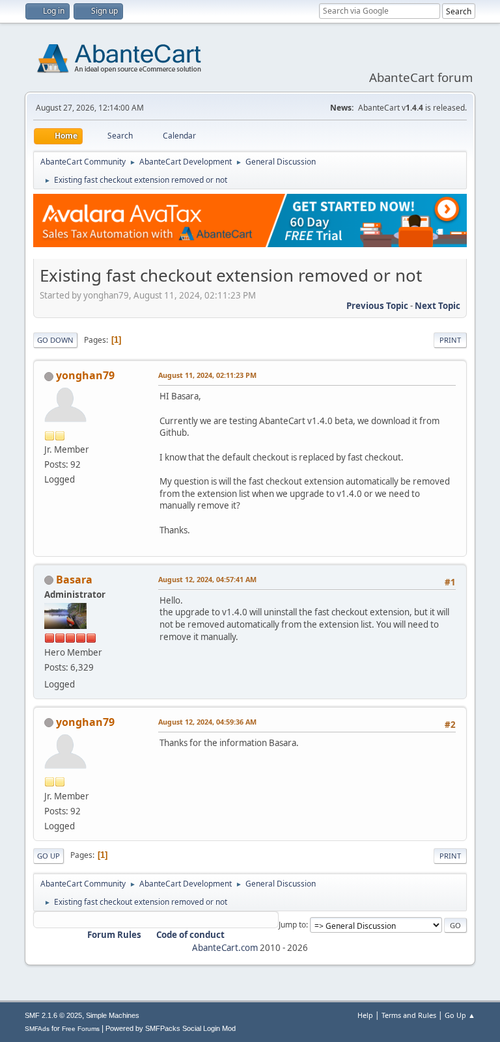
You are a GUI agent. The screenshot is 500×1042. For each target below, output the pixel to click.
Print (450, 340)
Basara (74, 579)
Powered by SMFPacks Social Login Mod (170, 1028)
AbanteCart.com (225, 948)
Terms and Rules (409, 1015)
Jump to (292, 924)
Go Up (48, 856)
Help (365, 1015)
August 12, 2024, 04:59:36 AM (207, 722)
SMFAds (37, 1028)
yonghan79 (85, 375)
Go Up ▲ (460, 1015)
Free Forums (81, 1028)
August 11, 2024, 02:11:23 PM (207, 375)
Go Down (55, 340)
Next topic (437, 306)
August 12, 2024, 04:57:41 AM (207, 579)
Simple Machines (112, 1015)
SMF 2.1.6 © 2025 (53, 1015)
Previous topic (377, 306)
